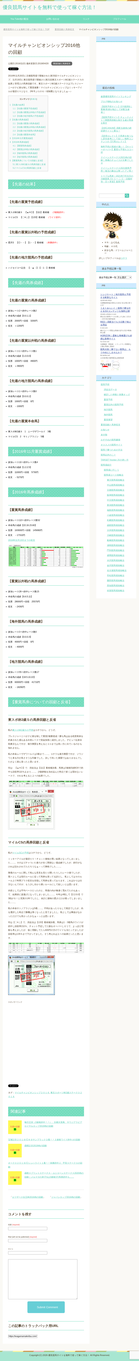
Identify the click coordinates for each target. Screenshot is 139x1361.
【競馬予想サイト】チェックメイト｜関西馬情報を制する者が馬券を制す (117, 120)
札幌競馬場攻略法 (115, 520)
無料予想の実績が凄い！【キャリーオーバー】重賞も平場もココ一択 (117, 149)
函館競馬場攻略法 (115, 525)
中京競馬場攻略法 (115, 500)
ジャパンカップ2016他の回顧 (65, 1197)
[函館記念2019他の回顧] (15, 1155)
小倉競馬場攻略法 (115, 515)
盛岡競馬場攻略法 (115, 555)
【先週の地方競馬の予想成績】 (29, 116)
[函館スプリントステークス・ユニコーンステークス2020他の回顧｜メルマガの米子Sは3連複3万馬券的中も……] (15, 1183)
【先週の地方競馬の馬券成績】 (29, 131)
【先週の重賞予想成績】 (25, 108)
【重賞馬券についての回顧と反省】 (27, 160)
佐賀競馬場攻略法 (115, 590)
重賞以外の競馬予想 (113, 404)
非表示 (33, 99)
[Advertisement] (31, 1024)
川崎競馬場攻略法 (115, 535)
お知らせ (105, 430)
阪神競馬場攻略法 (115, 495)
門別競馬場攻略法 (115, 550)
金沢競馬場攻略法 (115, 565)
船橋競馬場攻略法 (115, 540)
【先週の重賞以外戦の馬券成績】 (30, 127)
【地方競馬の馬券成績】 (25, 157)
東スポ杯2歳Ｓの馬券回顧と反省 (29, 164)
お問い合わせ (52, 19)
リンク (86, 19)
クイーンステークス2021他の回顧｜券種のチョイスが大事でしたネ (117, 160)
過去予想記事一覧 (107, 277)
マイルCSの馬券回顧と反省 (27, 168)
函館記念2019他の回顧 (35, 1145)
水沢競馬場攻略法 (115, 560)
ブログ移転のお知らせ (111, 101)
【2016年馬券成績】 (20, 142)
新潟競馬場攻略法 (115, 505)
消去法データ (110, 389)
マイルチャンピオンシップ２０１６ (32, 1092)
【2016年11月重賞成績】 (22, 138)
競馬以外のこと (108, 455)
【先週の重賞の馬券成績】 (26, 123)
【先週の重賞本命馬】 (24, 134)
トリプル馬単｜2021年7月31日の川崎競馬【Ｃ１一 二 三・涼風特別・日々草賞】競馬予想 (117, 179)
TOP (28, 29)
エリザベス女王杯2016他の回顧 (27, 1197)
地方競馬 (108, 409)
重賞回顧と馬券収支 (61, 63)
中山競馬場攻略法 (115, 485)
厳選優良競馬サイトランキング (116, 96)
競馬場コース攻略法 (113, 475)
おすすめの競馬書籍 (110, 440)
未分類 (104, 435)
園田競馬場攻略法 (115, 580)
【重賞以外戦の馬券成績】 (26, 149)
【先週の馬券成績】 (20, 119)
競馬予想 (105, 384)
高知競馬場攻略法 (115, 585)
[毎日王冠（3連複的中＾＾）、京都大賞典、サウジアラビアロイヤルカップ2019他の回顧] (15, 1132)
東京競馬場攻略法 (115, 480)
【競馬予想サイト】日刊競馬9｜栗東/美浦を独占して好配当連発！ (116, 109)
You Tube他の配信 (19, 19)
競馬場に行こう (111, 470)
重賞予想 (108, 399)
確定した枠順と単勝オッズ (117, 394)
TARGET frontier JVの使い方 (115, 460)
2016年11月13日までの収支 (21, 540)
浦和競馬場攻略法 (115, 545)
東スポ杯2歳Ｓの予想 (22, 730)
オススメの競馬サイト (111, 445)
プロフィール (119, 19)
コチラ (124, 258)
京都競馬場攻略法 (115, 490)
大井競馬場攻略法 (115, 530)
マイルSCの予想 (20, 853)
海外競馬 (108, 415)
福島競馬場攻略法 (115, 510)
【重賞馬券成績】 (22, 146)
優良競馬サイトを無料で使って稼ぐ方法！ (50, 7)
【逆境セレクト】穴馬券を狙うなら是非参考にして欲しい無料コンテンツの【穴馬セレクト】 (117, 139)
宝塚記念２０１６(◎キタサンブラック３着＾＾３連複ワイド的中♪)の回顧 (44, 1139)
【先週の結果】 (18, 105)
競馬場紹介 (106, 465)
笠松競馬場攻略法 (115, 575)
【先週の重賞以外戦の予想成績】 (30, 112)
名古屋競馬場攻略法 (117, 570)
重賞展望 (108, 420)
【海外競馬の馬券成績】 (25, 153)
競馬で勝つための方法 (111, 450)
